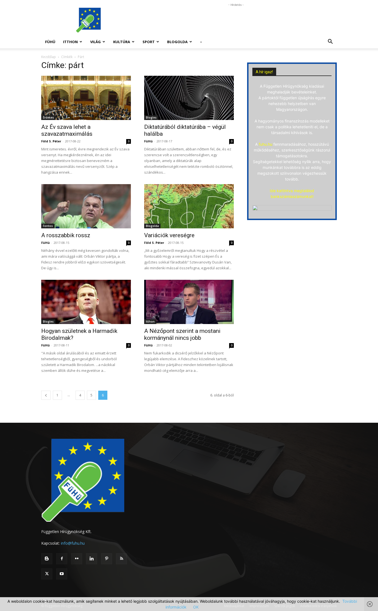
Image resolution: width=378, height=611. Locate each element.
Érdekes (48, 117)
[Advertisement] (236, 20)
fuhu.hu (265, 144)
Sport (149, 41)
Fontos (48, 226)
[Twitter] (46, 573)
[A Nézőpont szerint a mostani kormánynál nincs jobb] (189, 302)
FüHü (50, 41)
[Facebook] (61, 558)
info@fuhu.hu (73, 543)
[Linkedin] (91, 558)
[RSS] (121, 558)
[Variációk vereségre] (189, 206)
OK (196, 607)
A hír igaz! (264, 72)
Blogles (151, 117)
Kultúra (121, 41)
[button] (330, 42)
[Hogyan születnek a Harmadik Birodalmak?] (86, 302)
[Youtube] (61, 573)
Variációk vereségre (169, 235)
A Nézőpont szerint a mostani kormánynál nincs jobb (182, 334)
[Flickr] (76, 558)
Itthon (70, 41)
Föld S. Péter (51, 141)
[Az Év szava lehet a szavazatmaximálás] (86, 98)
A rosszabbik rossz (65, 235)
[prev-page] (46, 395)
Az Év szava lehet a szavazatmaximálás (66, 130)
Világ (95, 41)
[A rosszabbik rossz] (86, 206)
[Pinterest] (106, 558)
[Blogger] (46, 558)
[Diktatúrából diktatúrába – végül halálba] (189, 98)
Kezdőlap (48, 56)
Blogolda (177, 41)
